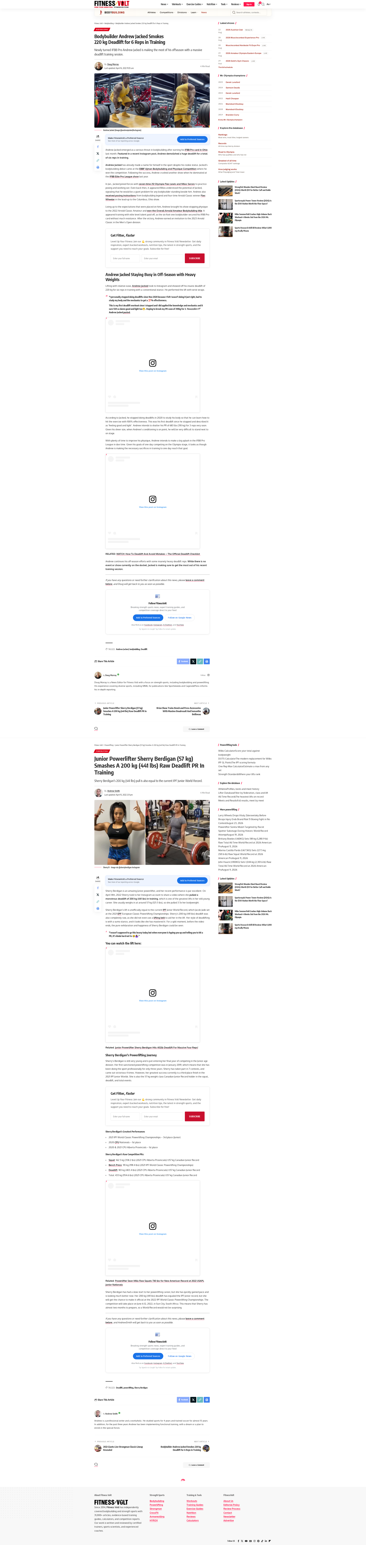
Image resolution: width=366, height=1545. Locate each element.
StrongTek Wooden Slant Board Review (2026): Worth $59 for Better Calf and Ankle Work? (253, 190)
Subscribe (194, 258)
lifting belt (159, 917)
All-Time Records (240, 796)
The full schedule (225, 67)
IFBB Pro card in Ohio (196, 149)
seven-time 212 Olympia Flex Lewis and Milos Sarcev (167, 184)
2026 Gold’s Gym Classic (237, 61)
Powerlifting (102, 751)
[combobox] (248, 12)
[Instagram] (208, 675)
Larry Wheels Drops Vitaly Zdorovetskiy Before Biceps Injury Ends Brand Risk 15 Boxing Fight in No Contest (244, 819)
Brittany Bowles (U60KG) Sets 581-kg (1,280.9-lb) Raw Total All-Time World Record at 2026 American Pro (244, 842)
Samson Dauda (233, 88)
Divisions (182, 12)
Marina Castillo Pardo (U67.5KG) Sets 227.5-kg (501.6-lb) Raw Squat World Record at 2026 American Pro (242, 854)
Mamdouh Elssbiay (234, 104)
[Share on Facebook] (97, 146)
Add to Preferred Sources (192, 139)
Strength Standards (239, 774)
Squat (112, 1160)
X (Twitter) (167, 625)
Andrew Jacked (140, 285)
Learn (193, 12)
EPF (120, 913)
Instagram (157, 625)
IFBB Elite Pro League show (124, 176)
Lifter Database (243, 792)
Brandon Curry (232, 115)
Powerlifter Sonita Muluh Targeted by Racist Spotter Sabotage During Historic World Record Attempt (243, 831)
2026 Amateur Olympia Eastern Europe (243, 53)
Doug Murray (113, 64)
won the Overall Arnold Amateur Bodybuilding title (174, 210)
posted (126, 312)
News (204, 12)
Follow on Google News (179, 617)
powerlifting (128, 1387)
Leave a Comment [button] (197, 729)
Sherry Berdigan (141, 1387)
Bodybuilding (102, 29)
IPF (164, 909)
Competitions (166, 12)
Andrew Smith (113, 791)
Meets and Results (241, 800)
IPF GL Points (236, 762)
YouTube (180, 625)
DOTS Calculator (244, 758)
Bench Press (115, 1165)
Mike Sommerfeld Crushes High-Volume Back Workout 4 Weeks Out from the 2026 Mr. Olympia (253, 217)
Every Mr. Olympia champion (230, 120)
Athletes (152, 12)
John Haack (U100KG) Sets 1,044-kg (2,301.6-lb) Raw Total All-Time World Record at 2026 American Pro (244, 866)
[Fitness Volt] (111, 4)
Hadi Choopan (232, 98)
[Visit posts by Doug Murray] (98, 675)
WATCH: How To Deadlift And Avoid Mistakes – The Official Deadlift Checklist (158, 554)
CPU (117, 1142)
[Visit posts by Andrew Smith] (98, 1413)
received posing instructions (121, 195)
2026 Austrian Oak (234, 30)
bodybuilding (135, 649)
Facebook (148, 625)
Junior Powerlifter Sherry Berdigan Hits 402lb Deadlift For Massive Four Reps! (156, 1047)
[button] (249, 4)
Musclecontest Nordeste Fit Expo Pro (243, 45)
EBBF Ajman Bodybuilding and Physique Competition (167, 168)
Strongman (101, 1487)
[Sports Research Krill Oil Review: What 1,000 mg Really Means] (225, 231)
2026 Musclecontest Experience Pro (242, 38)
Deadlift (144, 649)
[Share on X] (97, 153)
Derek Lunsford (233, 82)
